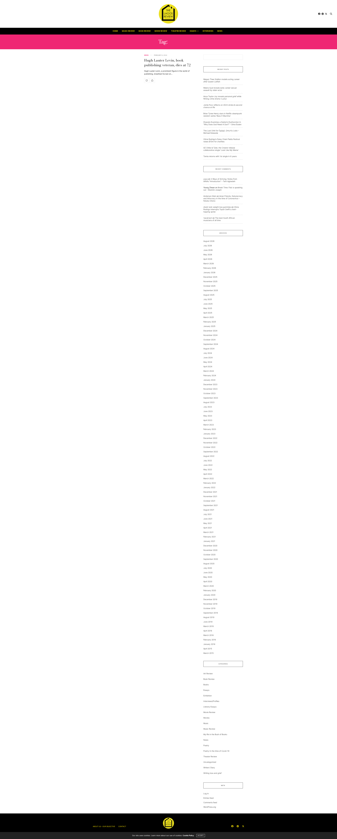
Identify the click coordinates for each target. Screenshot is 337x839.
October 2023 (209, 393)
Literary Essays (209, 707)
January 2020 (209, 595)
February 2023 (209, 429)
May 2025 (207, 308)
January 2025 (209, 326)
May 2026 (207, 254)
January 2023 (209, 434)
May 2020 (207, 577)
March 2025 (208, 317)
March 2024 (208, 371)
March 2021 (208, 532)
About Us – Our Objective (104, 826)
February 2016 (209, 640)
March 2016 (208, 635)
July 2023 (207, 407)
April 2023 (207, 420)
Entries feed (208, 798)
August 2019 (208, 617)
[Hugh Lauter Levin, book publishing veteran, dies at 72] (146, 80)
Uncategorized (209, 762)
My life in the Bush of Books (215, 734)
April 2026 (207, 259)
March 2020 (208, 586)
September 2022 (210, 451)
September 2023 (210, 398)
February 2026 (209, 268)
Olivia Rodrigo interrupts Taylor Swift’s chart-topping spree (221, 209)
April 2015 (207, 648)
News (219, 31)
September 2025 (210, 290)
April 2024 (207, 366)
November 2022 (210, 442)
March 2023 (208, 425)
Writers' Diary (209, 767)
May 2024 (207, 362)
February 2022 (209, 483)
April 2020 (207, 581)
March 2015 (208, 653)
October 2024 (209, 339)
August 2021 (208, 510)
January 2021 (209, 541)
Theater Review (210, 756)
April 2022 (207, 474)
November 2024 (210, 335)
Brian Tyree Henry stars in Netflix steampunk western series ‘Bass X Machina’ (222, 114)
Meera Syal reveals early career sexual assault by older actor (220, 89)
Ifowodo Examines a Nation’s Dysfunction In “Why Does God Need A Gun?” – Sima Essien (222, 123)
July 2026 (207, 245)
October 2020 (209, 554)
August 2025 (208, 295)
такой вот (207, 218)
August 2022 (208, 456)
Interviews (208, 31)
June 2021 (207, 519)
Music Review (128, 31)
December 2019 (210, 599)
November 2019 (210, 604)
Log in (206, 793)
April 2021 (207, 528)
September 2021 (210, 505)
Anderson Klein (209, 196)
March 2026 (208, 263)
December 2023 (210, 384)
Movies (206, 718)
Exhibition (207, 696)
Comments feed (210, 802)
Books (206, 684)
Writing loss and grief (212, 773)
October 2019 (209, 608)
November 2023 (210, 389)
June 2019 (207, 622)
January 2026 (209, 272)
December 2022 (210, 438)
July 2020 (207, 568)
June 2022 (207, 465)
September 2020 (210, 559)
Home (115, 31)
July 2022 (207, 460)
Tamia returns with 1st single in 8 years (220, 156)
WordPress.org (209, 807)
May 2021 (207, 523)
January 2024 (209, 380)
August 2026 (208, 241)
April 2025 (207, 313)
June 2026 (208, 250)
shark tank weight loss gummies (217, 207)
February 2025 (209, 322)
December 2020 (210, 545)
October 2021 (209, 501)
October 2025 (209, 286)
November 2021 (210, 496)
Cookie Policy (188, 835)
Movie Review (161, 31)
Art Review (208, 673)
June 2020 (208, 572)
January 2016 (209, 644)
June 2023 (208, 411)
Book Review (145, 31)
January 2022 (209, 487)
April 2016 (207, 631)
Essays (193, 31)
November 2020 (210, 550)
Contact (122, 826)
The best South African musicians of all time (219, 219)
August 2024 (208, 348)
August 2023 (208, 402)
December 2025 (210, 277)
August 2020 (208, 563)
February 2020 (209, 590)
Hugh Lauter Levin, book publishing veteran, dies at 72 (167, 63)
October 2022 (209, 447)
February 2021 (209, 537)
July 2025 (207, 299)
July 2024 (207, 353)
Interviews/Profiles (211, 701)
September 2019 (210, 613)
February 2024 (209, 375)
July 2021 (207, 514)
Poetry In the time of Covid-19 (216, 751)
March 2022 (208, 478)
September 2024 (210, 344)
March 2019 (208, 626)
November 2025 (210, 281)
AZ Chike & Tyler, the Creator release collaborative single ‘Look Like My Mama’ (221, 149)
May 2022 (207, 469)
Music (205, 723)
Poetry (206, 745)
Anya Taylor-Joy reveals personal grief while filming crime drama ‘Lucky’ (222, 97)
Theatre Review (178, 31)
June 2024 (208, 357)
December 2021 (210, 492)
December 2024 (210, 331)
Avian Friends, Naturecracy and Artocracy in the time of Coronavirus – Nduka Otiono (223, 198)
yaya (205, 179)
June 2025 (208, 304)
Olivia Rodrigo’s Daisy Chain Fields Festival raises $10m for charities (221, 140)
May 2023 (207, 416)
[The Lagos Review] (169, 14)
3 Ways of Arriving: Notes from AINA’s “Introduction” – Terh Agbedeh (220, 180)
